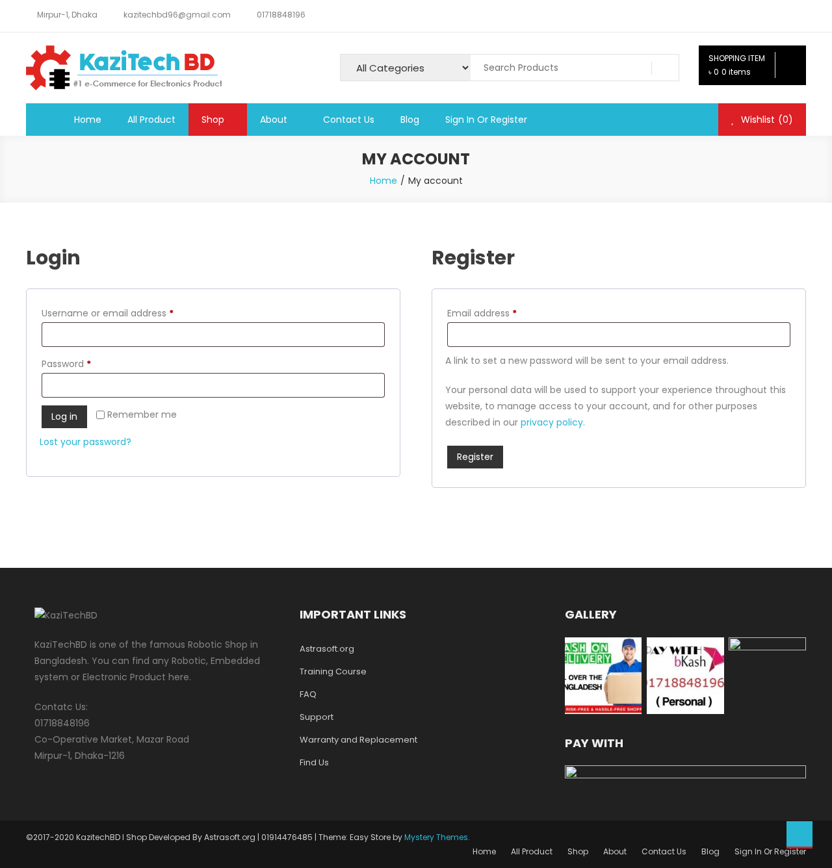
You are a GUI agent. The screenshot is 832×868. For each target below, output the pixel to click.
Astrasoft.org (327, 649)
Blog (409, 119)
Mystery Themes (436, 837)
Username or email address (127, 313)
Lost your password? (85, 441)
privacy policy (552, 422)
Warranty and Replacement (358, 740)
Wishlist (765, 119)
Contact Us (348, 119)
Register (475, 456)
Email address (501, 313)
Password (86, 363)
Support (316, 717)
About (273, 119)
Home (87, 119)
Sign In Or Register (486, 119)
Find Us (314, 762)
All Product (151, 119)
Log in (64, 416)
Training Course (333, 671)
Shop (213, 119)
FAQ (308, 694)
